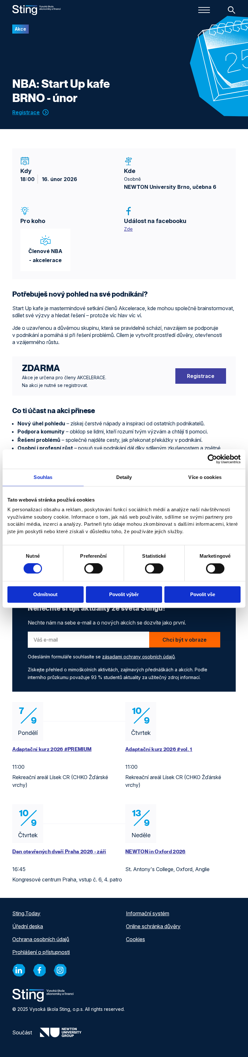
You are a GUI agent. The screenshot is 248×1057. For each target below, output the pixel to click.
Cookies (135, 939)
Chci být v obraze (184, 639)
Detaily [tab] (124, 477)
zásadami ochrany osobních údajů (138, 656)
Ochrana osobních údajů (40, 939)
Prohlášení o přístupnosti (41, 952)
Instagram (60, 970)
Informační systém (147, 913)
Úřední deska (27, 926)
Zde (128, 229)
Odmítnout (45, 594)
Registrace (26, 112)
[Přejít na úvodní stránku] (36, 10)
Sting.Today (26, 913)
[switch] (93, 569)
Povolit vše (202, 594)
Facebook (39, 970)
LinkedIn (18, 970)
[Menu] (204, 10)
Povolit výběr (124, 594)
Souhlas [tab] (43, 477)
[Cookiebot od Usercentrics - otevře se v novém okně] (212, 459)
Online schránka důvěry (153, 926)
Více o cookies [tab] (204, 477)
